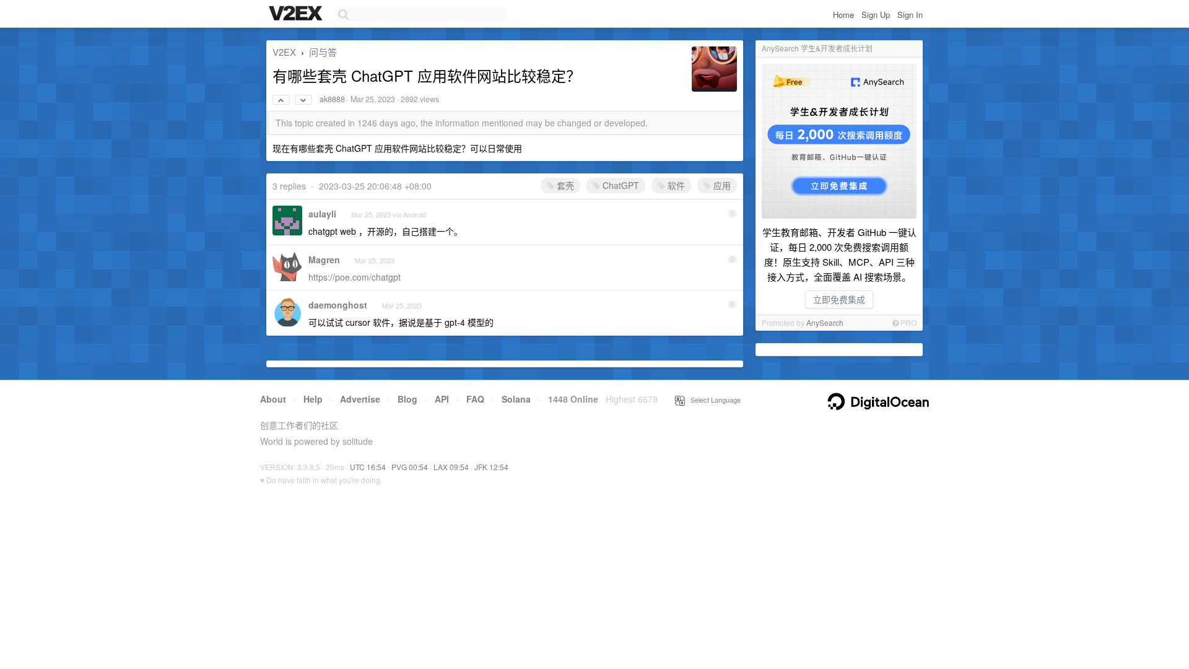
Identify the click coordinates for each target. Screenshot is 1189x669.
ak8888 (332, 99)
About (273, 399)
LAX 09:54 (451, 466)
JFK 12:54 (491, 466)
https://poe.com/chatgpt (354, 277)
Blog (407, 399)
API (442, 399)
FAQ (475, 399)
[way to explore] (297, 14)
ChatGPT (619, 185)
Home (843, 14)
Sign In (910, 14)
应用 (721, 185)
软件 (675, 185)
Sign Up (875, 14)
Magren (324, 259)
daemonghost (337, 305)
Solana (516, 399)
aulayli (322, 214)
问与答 (323, 51)
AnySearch (824, 322)
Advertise (360, 399)
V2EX (284, 51)
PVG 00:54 (409, 466)
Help (313, 399)
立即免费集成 (839, 299)
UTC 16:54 (368, 466)
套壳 (564, 185)
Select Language (713, 399)
